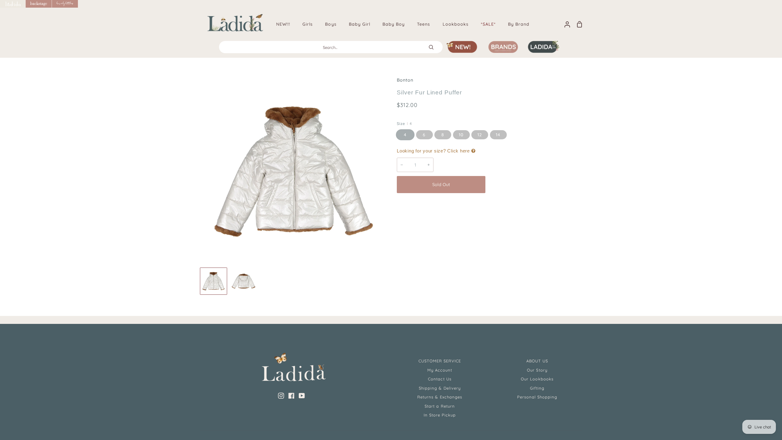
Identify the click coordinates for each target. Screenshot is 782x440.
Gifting (537, 388)
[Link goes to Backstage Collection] (39, 4)
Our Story (537, 370)
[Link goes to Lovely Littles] (65, 4)
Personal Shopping (537, 396)
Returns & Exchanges (439, 396)
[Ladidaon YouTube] (302, 396)
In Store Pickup (440, 415)
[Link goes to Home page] (13, 4)
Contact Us (439, 378)
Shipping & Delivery (440, 388)
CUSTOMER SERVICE (439, 360)
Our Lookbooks (537, 378)
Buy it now (534, 185)
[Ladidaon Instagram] (281, 396)
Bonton (405, 80)
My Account (439, 370)
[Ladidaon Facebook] (291, 396)
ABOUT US (537, 360)
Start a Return (440, 406)
